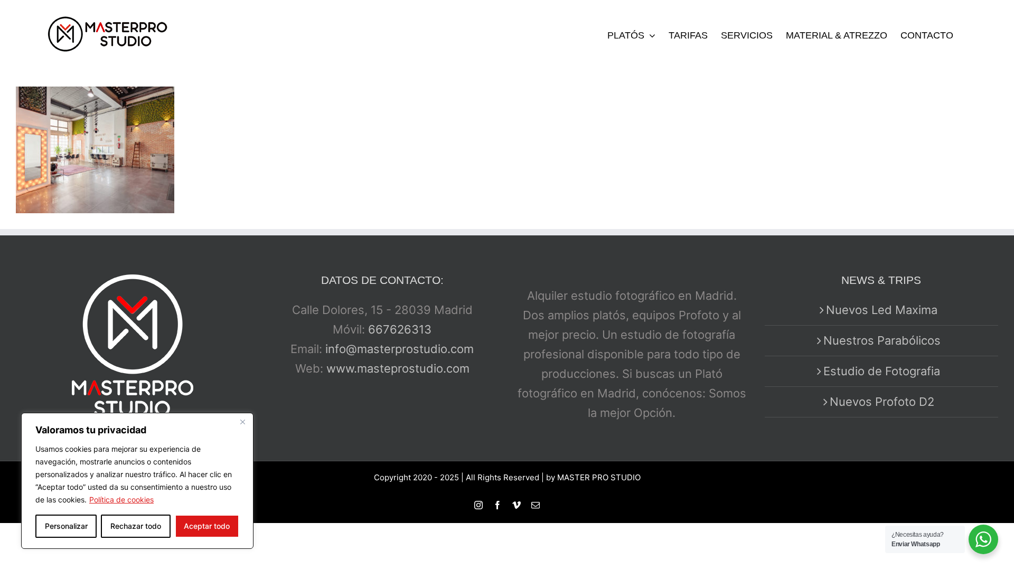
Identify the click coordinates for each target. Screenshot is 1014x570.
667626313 (399, 329)
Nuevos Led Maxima (881, 310)
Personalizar (66, 525)
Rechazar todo (135, 525)
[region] (137, 481)
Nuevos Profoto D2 (882, 401)
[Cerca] (242, 421)
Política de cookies (121, 499)
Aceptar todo (207, 525)
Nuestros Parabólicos (882, 340)
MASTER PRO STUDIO (599, 477)
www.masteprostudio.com (398, 368)
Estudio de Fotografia (881, 371)
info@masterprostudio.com (399, 349)
